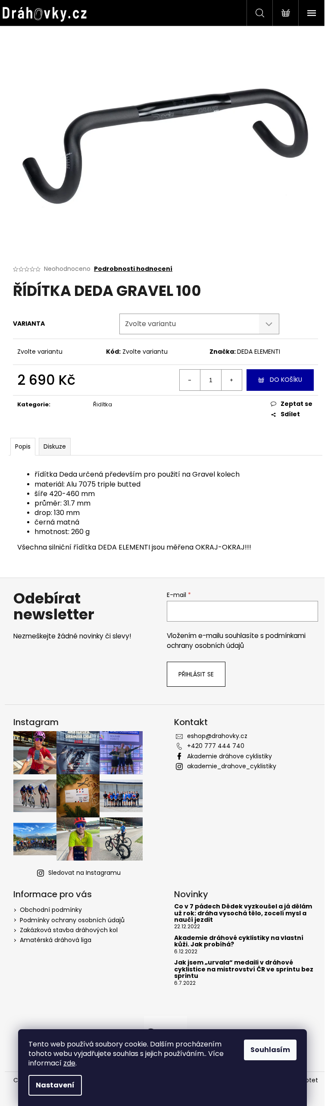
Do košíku (286, 379)
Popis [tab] (23, 446)
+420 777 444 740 (215, 746)
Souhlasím (270, 1050)
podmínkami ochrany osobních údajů (236, 640)
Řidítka (102, 404)
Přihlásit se (196, 674)
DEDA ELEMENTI (258, 351)
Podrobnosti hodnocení (133, 269)
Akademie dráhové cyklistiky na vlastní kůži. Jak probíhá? (238, 941)
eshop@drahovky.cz (217, 736)
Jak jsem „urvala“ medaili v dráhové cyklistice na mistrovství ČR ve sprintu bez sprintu (243, 969)
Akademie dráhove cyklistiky (229, 756)
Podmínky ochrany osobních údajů (72, 920)
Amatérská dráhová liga (55, 940)
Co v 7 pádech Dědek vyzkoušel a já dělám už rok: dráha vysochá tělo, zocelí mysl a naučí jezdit (243, 913)
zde (69, 1063)
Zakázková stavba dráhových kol (69, 930)
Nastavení (55, 1085)
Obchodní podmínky (51, 909)
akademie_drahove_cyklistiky (231, 766)
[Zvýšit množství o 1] (231, 380)
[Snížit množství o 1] (190, 380)
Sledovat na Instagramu (84, 872)
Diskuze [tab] (55, 446)
